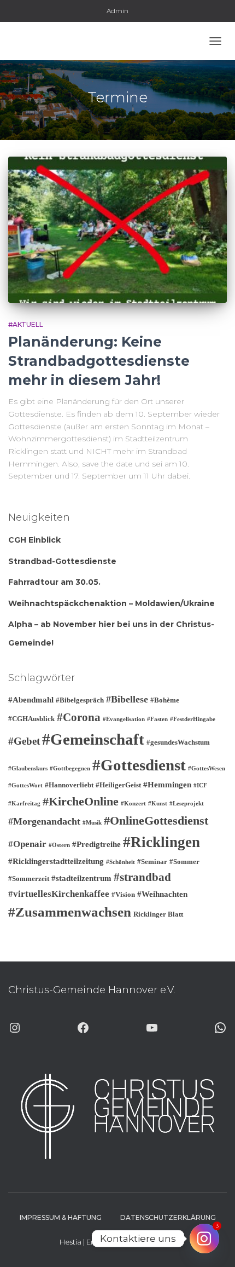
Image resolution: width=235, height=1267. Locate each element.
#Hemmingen (167, 784)
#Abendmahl (31, 699)
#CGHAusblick (31, 719)
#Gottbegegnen (70, 768)
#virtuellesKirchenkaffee (58, 894)
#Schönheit (120, 862)
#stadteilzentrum (81, 878)
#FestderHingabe (192, 719)
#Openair (27, 844)
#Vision (123, 894)
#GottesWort (25, 785)
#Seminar (152, 861)
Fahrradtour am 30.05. (54, 582)
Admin (117, 11)
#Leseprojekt (186, 803)
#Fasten (157, 719)
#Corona (79, 717)
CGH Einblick (34, 540)
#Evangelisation (124, 719)
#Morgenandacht (44, 821)
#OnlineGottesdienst (156, 820)
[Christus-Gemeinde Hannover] (40, 41)
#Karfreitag (24, 803)
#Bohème (164, 700)
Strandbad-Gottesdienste (62, 561)
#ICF (200, 785)
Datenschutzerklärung (168, 1217)
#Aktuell (25, 324)
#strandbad (142, 877)
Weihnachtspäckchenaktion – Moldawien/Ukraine (111, 603)
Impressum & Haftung (61, 1217)
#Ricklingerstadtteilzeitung (56, 861)
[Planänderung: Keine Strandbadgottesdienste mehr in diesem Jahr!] (117, 230)
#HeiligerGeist (118, 785)
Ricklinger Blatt (158, 914)
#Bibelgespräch (80, 700)
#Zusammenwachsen (69, 912)
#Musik (92, 823)
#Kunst (157, 803)
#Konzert (133, 803)
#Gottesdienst (139, 765)
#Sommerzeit (28, 878)
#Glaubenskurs (28, 768)
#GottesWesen (206, 768)
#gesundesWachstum (178, 742)
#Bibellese (127, 699)
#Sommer (184, 861)
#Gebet (24, 741)
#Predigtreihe (96, 844)
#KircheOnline (81, 801)
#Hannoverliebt (69, 785)
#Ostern (59, 845)
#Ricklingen (161, 842)
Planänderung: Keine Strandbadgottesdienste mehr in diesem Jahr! (99, 360)
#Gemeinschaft (93, 739)
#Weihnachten (162, 894)
